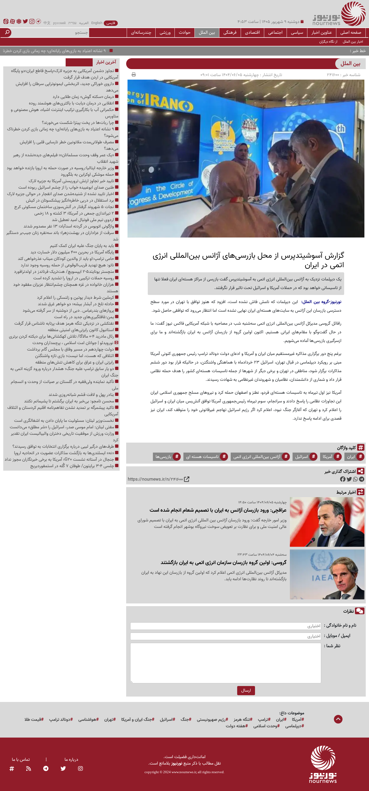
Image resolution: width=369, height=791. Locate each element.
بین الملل (207, 32)
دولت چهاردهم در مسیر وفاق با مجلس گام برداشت (71, 349)
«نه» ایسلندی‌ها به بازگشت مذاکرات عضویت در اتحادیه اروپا (64, 453)
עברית (72, 23)
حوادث (184, 32)
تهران (108, 720)
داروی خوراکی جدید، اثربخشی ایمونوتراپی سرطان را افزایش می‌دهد (67, 87)
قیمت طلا (33, 720)
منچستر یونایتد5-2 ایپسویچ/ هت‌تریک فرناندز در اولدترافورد (64, 271)
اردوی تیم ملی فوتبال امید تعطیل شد (83, 219)
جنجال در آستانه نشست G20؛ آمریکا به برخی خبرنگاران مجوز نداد (60, 459)
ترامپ (263, 720)
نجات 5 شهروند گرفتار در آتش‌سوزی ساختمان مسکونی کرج (64, 207)
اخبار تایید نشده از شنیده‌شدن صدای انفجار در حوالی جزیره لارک (61, 194)
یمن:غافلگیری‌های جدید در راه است (84, 317)
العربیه (84, 23)
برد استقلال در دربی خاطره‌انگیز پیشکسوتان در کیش (70, 200)
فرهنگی (230, 32)
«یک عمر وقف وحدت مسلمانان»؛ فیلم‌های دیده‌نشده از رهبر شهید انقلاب (65, 158)
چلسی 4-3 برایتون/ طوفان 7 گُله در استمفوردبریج (72, 466)
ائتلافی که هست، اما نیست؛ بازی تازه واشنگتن (75, 355)
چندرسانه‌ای (141, 32)
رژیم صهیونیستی (211, 720)
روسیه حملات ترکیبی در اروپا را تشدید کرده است (74, 278)
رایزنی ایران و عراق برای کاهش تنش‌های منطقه (75, 362)
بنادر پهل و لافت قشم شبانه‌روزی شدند (82, 394)
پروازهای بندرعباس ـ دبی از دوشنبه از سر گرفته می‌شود (69, 310)
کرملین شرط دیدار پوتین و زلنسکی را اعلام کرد (76, 297)
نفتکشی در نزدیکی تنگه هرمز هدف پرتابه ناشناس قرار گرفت (64, 323)
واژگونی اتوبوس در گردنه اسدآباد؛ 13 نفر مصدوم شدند (69, 226)
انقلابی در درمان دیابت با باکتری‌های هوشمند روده (72, 103)
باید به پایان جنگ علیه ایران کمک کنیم (82, 245)
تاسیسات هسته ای (202, 456)
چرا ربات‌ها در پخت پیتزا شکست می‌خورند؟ (78, 122)
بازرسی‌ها (163, 456)
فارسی (110, 23)
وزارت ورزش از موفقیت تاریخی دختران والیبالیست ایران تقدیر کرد (64, 437)
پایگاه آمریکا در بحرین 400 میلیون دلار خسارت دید (73, 252)
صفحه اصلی (350, 32)
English (96, 23)
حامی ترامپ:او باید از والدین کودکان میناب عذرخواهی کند (66, 258)
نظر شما (333, 646)
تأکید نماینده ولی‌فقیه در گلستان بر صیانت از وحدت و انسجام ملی (64, 385)
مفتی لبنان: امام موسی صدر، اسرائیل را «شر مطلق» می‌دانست (62, 427)
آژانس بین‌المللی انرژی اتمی (256, 456)
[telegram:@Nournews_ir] (45, 769)
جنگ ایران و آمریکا (136, 720)
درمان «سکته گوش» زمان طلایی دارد (84, 96)
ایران (351, 456)
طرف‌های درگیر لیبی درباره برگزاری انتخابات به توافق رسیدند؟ (63, 446)
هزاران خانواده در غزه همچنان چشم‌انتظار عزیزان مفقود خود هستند (65, 288)
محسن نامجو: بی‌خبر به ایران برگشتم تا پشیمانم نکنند (69, 401)
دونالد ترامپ (59, 720)
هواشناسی (87, 720)
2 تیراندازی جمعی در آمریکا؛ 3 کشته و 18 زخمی (74, 213)
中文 (47, 23)
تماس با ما (21, 759)
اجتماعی (275, 32)
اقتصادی (252, 32)
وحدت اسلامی (265, 726)
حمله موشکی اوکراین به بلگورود (88, 174)
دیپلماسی (293, 726)
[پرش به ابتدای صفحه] (338, 719)
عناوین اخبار (321, 32)
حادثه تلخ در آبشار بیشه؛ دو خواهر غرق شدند (76, 304)
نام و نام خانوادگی (341, 625)
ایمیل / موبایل (338, 636)
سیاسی (297, 32)
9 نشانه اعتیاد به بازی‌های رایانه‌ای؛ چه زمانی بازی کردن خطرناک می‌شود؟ (62, 132)
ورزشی (165, 32)
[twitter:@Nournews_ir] (63, 769)
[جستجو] (7, 32)
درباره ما (71, 759)
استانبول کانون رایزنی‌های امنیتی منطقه (81, 330)
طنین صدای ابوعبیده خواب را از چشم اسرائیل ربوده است (66, 187)
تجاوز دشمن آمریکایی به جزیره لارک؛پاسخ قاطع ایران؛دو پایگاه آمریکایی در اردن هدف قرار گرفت (64, 74)
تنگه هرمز (242, 720)
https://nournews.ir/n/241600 (155, 479)
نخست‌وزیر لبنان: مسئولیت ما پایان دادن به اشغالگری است (64, 420)
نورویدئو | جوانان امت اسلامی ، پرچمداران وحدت (73, 343)
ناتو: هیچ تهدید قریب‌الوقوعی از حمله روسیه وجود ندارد (68, 265)
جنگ (185, 720)
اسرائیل (301, 456)
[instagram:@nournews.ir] (80, 769)
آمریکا (327, 456)
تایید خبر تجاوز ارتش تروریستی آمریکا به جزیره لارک (72, 181)
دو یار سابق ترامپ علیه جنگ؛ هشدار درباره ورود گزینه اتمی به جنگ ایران (64, 372)
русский (59, 23)
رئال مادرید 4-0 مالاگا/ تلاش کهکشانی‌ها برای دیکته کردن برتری (62, 336)
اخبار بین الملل (353, 42)
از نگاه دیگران (328, 42)
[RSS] (28, 769)
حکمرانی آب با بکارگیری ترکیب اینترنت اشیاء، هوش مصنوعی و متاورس (64, 113)
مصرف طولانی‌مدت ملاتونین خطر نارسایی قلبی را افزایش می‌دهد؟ (69, 145)
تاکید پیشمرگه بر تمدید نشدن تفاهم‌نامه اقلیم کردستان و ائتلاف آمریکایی (62, 411)
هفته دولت (235, 726)
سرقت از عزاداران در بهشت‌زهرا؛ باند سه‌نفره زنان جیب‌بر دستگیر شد (62, 236)
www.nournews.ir (184, 772)
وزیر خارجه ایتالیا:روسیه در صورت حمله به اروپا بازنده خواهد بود (61, 168)
